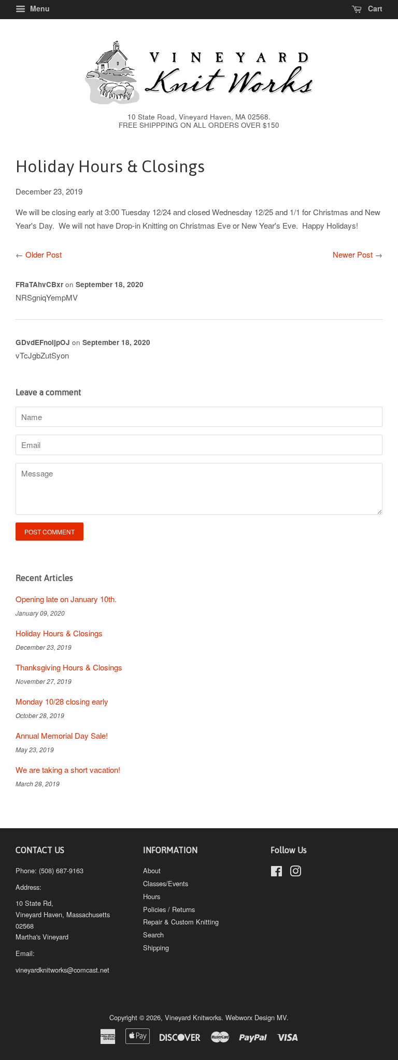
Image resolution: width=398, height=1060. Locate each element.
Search (153, 934)
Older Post (43, 254)
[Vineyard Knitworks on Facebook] (276, 873)
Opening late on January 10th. (66, 598)
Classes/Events (165, 883)
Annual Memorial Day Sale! (62, 735)
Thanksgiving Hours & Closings (69, 667)
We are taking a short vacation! (68, 769)
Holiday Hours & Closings (59, 633)
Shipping (156, 947)
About (152, 870)
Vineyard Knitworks (193, 1017)
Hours (151, 896)
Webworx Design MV (256, 1017)
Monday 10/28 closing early (62, 701)
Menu (39, 8)
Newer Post (353, 254)
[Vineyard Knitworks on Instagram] (295, 873)
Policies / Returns (169, 909)
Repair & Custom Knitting (181, 922)
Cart (374, 8)
